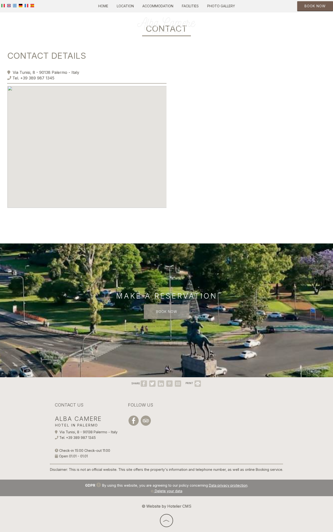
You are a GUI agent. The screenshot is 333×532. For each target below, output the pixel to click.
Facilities (190, 6)
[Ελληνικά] (15, 5)
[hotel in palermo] (166, 25)
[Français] (26, 5)
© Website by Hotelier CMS (166, 506)
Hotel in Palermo (76, 425)
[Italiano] (3, 5)
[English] (9, 5)
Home (103, 6)
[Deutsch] (20, 5)
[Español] (32, 5)
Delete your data (168, 491)
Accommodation (157, 6)
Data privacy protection (228, 485)
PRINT (190, 383)
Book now (315, 6)
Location (125, 6)
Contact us (69, 404)
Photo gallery (221, 6)
